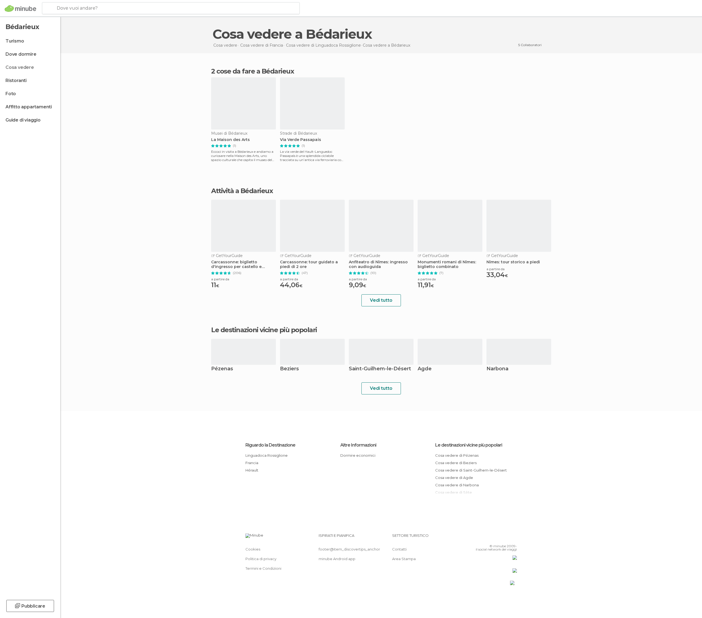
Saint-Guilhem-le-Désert (380, 369)
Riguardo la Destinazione (270, 445)
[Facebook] (486, 538)
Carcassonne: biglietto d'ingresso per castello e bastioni (236, 264)
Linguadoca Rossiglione (266, 455)
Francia (251, 463)
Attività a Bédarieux (242, 191)
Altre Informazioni (358, 445)
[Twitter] (495, 538)
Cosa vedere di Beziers (456, 463)
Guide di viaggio (23, 120)
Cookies (252, 549)
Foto (10, 93)
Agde (425, 369)
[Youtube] (513, 538)
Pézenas (222, 369)
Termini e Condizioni (263, 568)
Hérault (251, 470)
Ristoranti (16, 80)
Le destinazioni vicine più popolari (264, 330)
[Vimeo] (504, 538)
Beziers (289, 369)
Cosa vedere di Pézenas (457, 455)
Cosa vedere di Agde (454, 477)
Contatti (399, 549)
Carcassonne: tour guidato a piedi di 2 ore (309, 264)
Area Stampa (404, 559)
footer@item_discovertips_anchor (349, 549)
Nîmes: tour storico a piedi (513, 262)
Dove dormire (20, 54)
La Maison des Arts (230, 139)
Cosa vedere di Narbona (457, 485)
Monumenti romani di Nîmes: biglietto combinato (447, 264)
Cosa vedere (19, 67)
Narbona (497, 369)
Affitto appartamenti (28, 106)
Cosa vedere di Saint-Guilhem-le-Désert (471, 470)
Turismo (14, 41)
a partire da (220, 279)
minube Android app (337, 559)
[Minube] (20, 8)
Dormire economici (357, 455)
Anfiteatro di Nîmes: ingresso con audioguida (378, 264)
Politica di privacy (260, 559)
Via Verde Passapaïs (300, 139)
